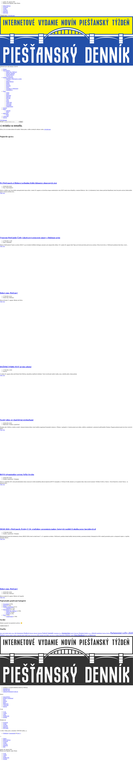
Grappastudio (12, 733)
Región (8, 613)
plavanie (7, 635)
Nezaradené (6, 604)
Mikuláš (94, 633)
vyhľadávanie (47, 129)
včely (86, 635)
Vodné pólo (9, 102)
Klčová (60, 633)
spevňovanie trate (33, 635)
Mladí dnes (5, 113)
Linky (4, 714)
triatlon (57, 635)
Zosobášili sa (9, 90)
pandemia (99, 633)
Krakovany (76, 633)
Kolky (7, 101)
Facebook (5, 722)
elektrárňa (40, 633)
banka (10, 633)
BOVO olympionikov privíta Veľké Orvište (17, 474)
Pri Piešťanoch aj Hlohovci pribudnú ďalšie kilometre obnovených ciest (28, 183)
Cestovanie (5, 116)
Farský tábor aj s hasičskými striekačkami (16, 420)
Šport (4, 91)
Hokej (7, 94)
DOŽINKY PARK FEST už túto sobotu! (15, 367)
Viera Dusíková (79, 635)
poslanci (11, 635)
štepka (94, 635)
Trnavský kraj (9, 76)
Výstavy (8, 80)
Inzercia (5, 117)
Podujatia (8, 608)
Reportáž (8, 85)
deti (16, 633)
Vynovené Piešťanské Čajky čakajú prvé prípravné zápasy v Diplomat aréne (30, 238)
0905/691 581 (6, 690)
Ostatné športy (9, 106)
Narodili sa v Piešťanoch (12, 88)
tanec (47, 635)
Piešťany (8, 612)
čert (88, 635)
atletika (6, 633)
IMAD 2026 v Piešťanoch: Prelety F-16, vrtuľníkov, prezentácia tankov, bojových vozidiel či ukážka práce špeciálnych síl (48, 529)
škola (91, 635)
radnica (15, 635)
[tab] (4, 738)
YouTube (5, 725)
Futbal (7, 92)
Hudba (7, 83)
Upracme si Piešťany (65, 635)
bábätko (12, 633)
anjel (4, 633)
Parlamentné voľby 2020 (121, 633)
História (5, 108)
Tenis (7, 99)
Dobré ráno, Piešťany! (11, 72)
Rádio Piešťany (10, 81)
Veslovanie (8, 103)
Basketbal (8, 95)
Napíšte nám (6, 716)
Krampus (81, 633)
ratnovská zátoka (20, 635)
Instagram (5, 726)
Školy (7, 115)
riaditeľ (26, 635)
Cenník (5, 713)
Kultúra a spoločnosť (8, 77)
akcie (1, 633)
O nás (4, 711)
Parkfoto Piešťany (106, 633)
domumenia (20, 633)
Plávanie (8, 98)
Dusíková (26, 633)
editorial (31, 633)
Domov (5, 69)
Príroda (8, 84)
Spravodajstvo (6, 70)
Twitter (5, 724)
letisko (86, 633)
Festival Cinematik (47, 633)
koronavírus (66, 633)
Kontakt (5, 717)
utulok (72, 635)
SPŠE (38, 635)
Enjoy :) (19, 733)
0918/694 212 (6, 689)
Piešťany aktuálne (10, 73)
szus (45, 635)
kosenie (72, 633)
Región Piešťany (10, 74)
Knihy (7, 87)
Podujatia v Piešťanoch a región (14, 79)
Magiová (90, 633)
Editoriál (8, 110)
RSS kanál (5, 728)
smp (29, 635)
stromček (42, 635)
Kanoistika (8, 105)
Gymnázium (56, 633)
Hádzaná (8, 97)
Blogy (4, 109)
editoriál (35, 633)
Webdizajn (5, 733)
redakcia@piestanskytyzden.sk (10, 691)
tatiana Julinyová (52, 635)
